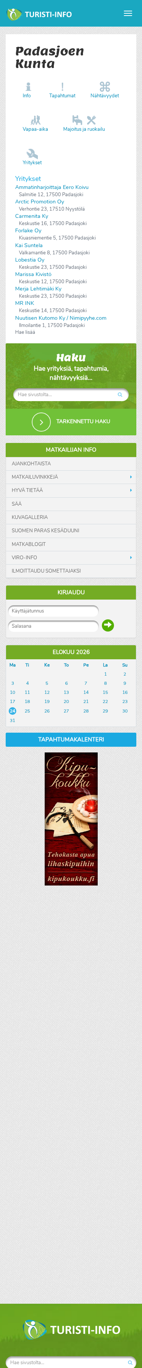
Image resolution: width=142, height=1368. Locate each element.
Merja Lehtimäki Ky (38, 288)
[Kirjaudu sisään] (108, 625)
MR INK (24, 303)
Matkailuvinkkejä (35, 477)
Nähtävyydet (105, 95)
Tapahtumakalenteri (71, 739)
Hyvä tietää (27, 490)
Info (27, 95)
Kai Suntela (29, 245)
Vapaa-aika (35, 129)
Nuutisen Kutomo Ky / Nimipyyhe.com (60, 318)
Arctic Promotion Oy (39, 201)
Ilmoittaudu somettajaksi (46, 571)
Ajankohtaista (31, 464)
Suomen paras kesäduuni (45, 530)
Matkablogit (29, 544)
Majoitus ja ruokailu (84, 129)
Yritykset (32, 162)
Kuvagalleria (30, 517)
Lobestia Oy (29, 259)
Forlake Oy (28, 230)
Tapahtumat (62, 95)
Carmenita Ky (31, 216)
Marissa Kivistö (33, 274)
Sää (17, 504)
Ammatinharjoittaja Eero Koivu (52, 187)
